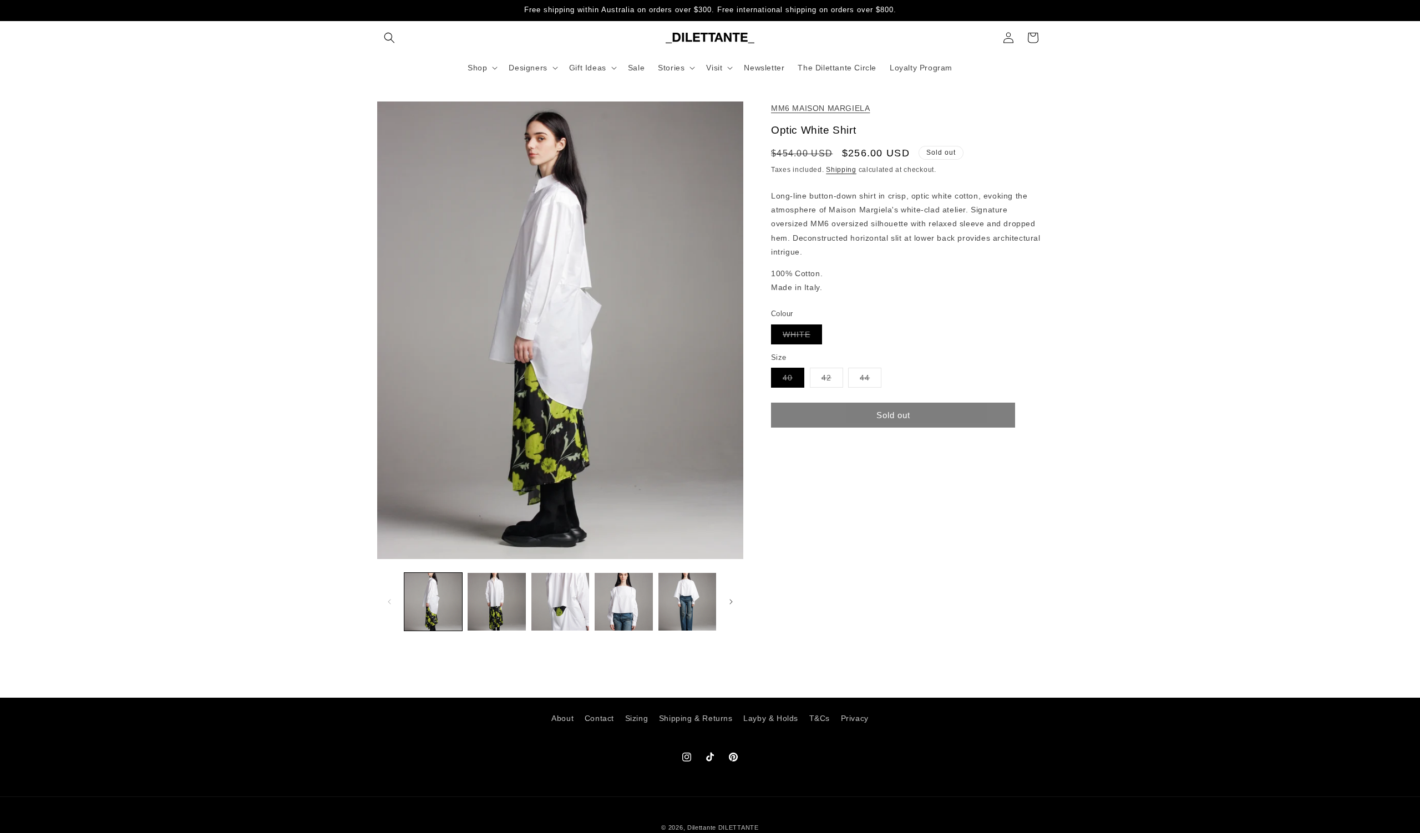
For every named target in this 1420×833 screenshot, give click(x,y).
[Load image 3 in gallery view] (560, 602)
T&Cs (819, 718)
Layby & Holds (770, 718)
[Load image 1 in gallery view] (433, 602)
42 (832, 380)
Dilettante (701, 827)
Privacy (855, 718)
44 (870, 380)
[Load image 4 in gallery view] (623, 602)
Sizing (636, 718)
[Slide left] (389, 602)
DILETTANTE (738, 827)
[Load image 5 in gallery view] (687, 602)
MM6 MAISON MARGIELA (820, 108)
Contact (599, 718)
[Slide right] (731, 602)
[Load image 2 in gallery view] (496, 602)
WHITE (802, 336)
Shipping (841, 170)
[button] (389, 38)
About (562, 718)
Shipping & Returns (696, 718)
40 (793, 380)
